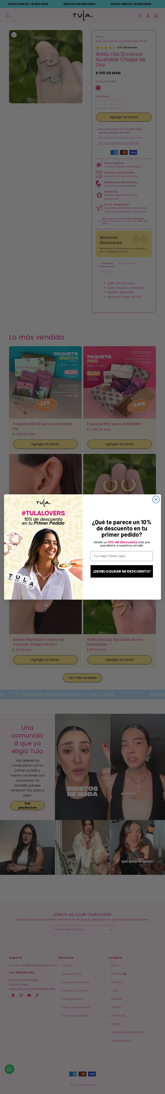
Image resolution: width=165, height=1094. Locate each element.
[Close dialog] (155, 499)
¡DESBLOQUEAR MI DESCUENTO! (122, 571)
